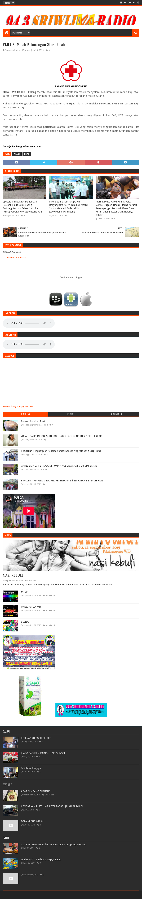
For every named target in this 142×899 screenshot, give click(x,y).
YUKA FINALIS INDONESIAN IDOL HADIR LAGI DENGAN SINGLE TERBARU (62, 436)
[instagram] (138, 2)
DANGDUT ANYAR (31, 607)
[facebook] (120, 2)
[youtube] (134, 2)
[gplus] (129, 2)
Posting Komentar (16, 257)
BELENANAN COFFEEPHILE (36, 738)
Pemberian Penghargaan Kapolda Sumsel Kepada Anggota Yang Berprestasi (61, 451)
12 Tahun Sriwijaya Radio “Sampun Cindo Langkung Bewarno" (54, 844)
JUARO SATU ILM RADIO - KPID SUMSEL (43, 753)
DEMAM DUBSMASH (32, 821)
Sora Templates (22, 895)
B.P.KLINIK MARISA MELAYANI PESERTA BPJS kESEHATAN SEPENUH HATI (62, 480)
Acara (17, 154)
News (26, 154)
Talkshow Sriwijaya (31, 768)
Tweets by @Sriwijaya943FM (18, 406)
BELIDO (25, 621)
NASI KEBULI (13, 575)
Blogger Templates (41, 895)
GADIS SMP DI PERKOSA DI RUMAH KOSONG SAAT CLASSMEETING (59, 465)
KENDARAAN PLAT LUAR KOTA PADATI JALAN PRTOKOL (52, 806)
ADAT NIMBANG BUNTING (36, 791)
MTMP (24, 592)
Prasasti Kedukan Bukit (33, 421)
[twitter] (125, 2)
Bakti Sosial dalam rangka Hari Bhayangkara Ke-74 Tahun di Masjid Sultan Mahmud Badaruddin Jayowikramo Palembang (68, 206)
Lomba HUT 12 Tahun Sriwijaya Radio (41, 859)
